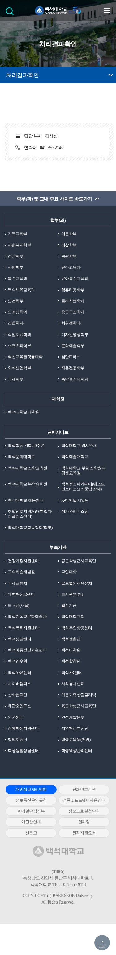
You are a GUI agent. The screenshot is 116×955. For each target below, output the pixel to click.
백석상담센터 (19, 639)
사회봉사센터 (72, 683)
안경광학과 (17, 312)
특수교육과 (17, 278)
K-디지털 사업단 (75, 500)
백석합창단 (71, 661)
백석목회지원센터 (23, 628)
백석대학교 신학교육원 (27, 468)
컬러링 (84, 821)
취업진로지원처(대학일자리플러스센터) (29, 514)
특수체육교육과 (21, 290)
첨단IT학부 (70, 356)
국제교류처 (17, 583)
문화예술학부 (72, 345)
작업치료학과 (19, 334)
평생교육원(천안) (76, 739)
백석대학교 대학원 (24, 412)
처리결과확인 (22, 75)
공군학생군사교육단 (78, 560)
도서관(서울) (18, 605)
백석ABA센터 (19, 672)
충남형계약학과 (74, 379)
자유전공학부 (72, 367)
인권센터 (15, 717)
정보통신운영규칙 (30, 800)
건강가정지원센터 (23, 560)
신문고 (31, 833)
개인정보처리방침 (30, 789)
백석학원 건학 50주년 (26, 445)
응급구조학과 (72, 312)
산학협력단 (17, 694)
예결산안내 (31, 821)
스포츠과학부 (19, 345)
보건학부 (15, 301)
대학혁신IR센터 (21, 594)
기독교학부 (17, 233)
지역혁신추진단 (74, 728)
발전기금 (69, 605)
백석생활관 (71, 639)
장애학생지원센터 (23, 728)
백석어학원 (71, 650)
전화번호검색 (84, 789)
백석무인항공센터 (76, 628)
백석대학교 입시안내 (79, 445)
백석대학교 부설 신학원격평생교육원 (83, 470)
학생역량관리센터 (76, 750)
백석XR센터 (71, 672)
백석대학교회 (72, 616)
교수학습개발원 (21, 571)
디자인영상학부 (74, 334)
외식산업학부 (19, 367)
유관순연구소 (19, 706)
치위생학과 (71, 323)
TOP (102, 946)
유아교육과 (71, 267)
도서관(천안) (72, 594)
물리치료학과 (72, 301)
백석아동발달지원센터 (27, 650)
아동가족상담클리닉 (78, 694)
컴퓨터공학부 (72, 290)
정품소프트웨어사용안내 (84, 800)
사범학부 (15, 267)
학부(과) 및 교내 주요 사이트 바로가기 (54, 198)
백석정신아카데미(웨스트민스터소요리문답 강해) (83, 486)
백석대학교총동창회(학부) (30, 527)
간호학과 (15, 323)
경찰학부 (69, 245)
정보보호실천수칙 (83, 811)
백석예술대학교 (74, 456)
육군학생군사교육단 (78, 706)
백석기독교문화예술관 (27, 616)
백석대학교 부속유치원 (27, 484)
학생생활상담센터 (23, 750)
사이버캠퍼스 (19, 683)
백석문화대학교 (21, 456)
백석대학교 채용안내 (25, 500)
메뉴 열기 (106, 10)
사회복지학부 (19, 245)
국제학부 (15, 379)
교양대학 (69, 571)
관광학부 (69, 256)
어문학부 (69, 233)
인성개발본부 (72, 717)
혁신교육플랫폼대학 (25, 356)
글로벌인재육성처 (76, 583)
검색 (11, 13)
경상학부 (15, 256)
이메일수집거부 (31, 811)
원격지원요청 (84, 833)
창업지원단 (17, 739)
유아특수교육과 (74, 278)
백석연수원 (17, 661)
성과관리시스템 (74, 511)
